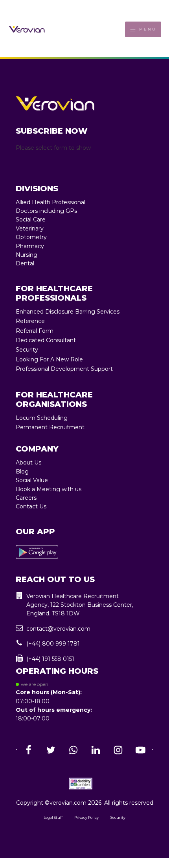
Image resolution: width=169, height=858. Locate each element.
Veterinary (30, 228)
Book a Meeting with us (48, 489)
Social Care (31, 219)
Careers (26, 497)
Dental (25, 263)
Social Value (32, 480)
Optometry (31, 237)
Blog (22, 471)
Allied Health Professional (50, 202)
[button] (84, 605)
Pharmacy (30, 246)
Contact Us (31, 506)
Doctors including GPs (46, 210)
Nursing (26, 254)
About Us (28, 462)
